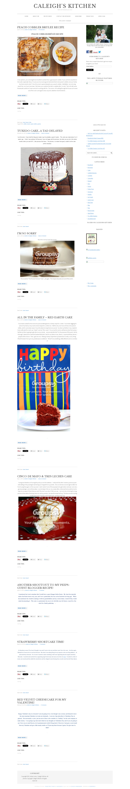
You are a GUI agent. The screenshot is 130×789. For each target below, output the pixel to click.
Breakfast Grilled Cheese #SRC (96, 138)
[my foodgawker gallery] (93, 250)
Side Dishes (91, 213)
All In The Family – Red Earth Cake (45, 317)
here (64, 657)
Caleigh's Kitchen (65, 6)
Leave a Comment (45, 133)
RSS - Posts (90, 283)
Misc (30, 122)
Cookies (90, 175)
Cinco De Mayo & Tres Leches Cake (44, 476)
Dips (89, 184)
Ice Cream (90, 197)
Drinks (89, 186)
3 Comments (43, 705)
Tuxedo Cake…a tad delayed (40, 130)
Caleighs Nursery (92, 173)
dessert (28, 124)
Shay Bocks (60, 786)
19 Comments (42, 29)
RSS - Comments (92, 286)
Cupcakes (90, 178)
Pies (89, 208)
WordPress (92, 786)
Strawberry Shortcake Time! (40, 641)
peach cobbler (34, 124)
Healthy (90, 194)
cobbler (25, 124)
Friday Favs (91, 189)
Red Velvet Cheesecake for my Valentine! (41, 701)
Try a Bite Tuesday (92, 216)
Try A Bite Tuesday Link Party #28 (96, 141)
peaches (39, 124)
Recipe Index (91, 210)
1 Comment (41, 590)
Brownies (90, 167)
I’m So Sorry (27, 233)
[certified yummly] (91, 258)
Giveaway (90, 192)
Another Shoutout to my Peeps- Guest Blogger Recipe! (43, 586)
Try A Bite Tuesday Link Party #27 (96, 148)
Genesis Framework (76, 786)
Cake (24, 122)
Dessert (27, 122)
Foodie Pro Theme (50, 786)
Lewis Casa (91, 200)
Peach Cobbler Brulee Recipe (40, 27)
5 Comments (42, 644)
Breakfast (90, 165)
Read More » (22, 95)
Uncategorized (92, 218)
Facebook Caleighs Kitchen (99, 222)
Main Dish (90, 202)
